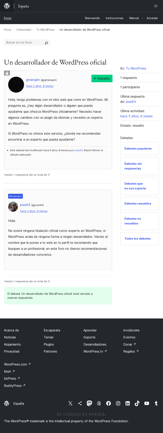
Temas (48, 337)
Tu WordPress (45, 29)
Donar (129, 344)
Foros (7, 18)
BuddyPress (15, 386)
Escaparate (52, 330)
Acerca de (11, 330)
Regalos (131, 351)
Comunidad (23, 29)
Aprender (90, 330)
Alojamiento (12, 344)
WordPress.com (17, 364)
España (18, 404)
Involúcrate (131, 330)
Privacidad (11, 351)
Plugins (49, 344)
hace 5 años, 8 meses (39, 85)
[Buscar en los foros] (46, 42)
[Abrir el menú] (156, 6)
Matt (9, 371)
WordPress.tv (95, 351)
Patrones (50, 351)
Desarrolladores (94, 344)
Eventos (129, 337)
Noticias (10, 337)
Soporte (89, 337)
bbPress (12, 378)
